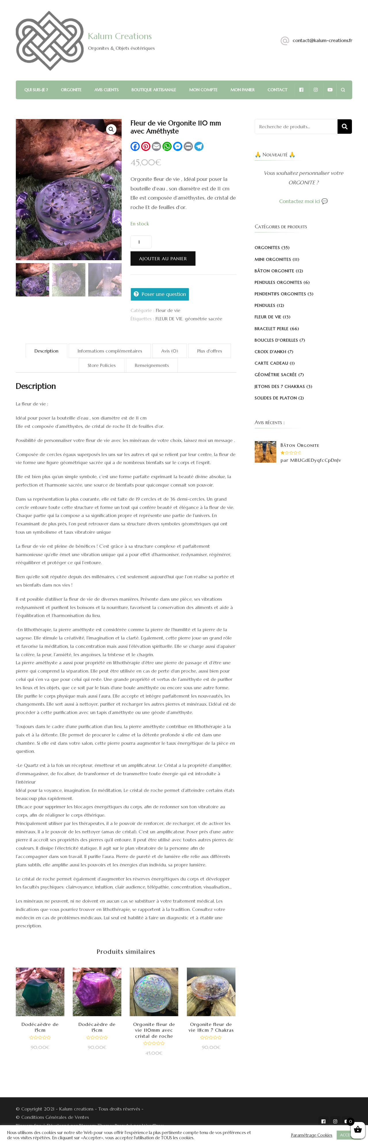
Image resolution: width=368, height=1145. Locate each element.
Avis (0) (169, 351)
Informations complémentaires (110, 351)
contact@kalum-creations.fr (322, 40)
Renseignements (152, 365)
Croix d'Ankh (270, 351)
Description (46, 351)
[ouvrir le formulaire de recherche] (342, 89)
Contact (278, 89)
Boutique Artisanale (154, 89)
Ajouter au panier (163, 258)
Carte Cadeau (271, 363)
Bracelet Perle (272, 328)
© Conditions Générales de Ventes (52, 1117)
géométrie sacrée (203, 318)
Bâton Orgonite (274, 270)
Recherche (345, 126)
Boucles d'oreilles (276, 340)
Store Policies (102, 365)
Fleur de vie (168, 310)
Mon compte (203, 89)
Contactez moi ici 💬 (303, 201)
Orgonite (71, 89)
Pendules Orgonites (278, 282)
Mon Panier (243, 89)
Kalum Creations (120, 36)
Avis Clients (107, 89)
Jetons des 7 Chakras (280, 386)
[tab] (46, 351)
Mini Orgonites (273, 259)
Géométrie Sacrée (276, 374)
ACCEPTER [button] (348, 1135)
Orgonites (267, 247)
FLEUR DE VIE (169, 318)
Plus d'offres (209, 351)
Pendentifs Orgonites (280, 293)
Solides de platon (276, 398)
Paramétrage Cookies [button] (311, 1135)
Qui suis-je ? (36, 89)
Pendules (265, 305)
